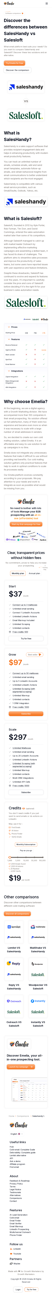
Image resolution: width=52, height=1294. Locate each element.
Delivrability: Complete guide (22, 1152)
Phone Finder (16, 1235)
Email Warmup (16, 1226)
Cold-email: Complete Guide (22, 1149)
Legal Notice (15, 1189)
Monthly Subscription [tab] (26, 844)
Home (11, 1116)
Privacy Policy (16, 1183)
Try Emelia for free (14, 63)
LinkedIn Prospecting (19, 1229)
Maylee (17, 1263)
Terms (12, 1186)
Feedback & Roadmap (20, 1181)
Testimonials (15, 1192)
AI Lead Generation (18, 1215)
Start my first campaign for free (26, 524)
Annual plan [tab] (35, 573)
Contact (13, 1201)
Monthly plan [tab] (18, 573)
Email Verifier (16, 1223)
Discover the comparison (17, 70)
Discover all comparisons (17, 914)
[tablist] (26, 573)
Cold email (14, 1218)
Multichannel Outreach (20, 1232)
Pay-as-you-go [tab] (26, 850)
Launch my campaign (18, 1067)
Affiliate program (17, 1164)
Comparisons (16, 1198)
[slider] (10, 857)
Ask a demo (15, 1161)
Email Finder (15, 1220)
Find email (14, 1167)
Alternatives (15, 1195)
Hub (12, 1147)
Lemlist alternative (18, 1155)
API (11, 1158)
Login (18, 1289)
